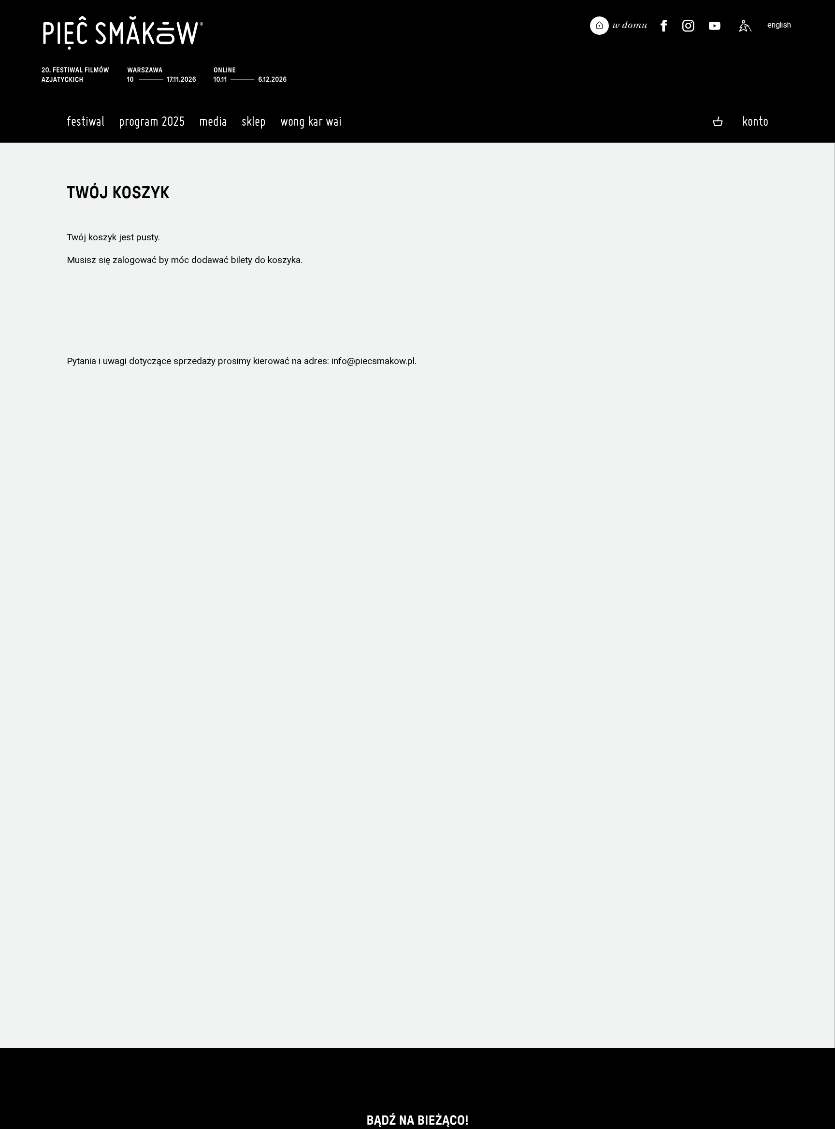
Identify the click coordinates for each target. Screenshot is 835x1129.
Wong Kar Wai (311, 121)
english (779, 24)
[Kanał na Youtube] (715, 26)
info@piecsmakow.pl (373, 361)
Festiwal (85, 121)
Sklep (254, 121)
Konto (755, 121)
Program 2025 (152, 121)
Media (213, 121)
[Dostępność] (745, 26)
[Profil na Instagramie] (688, 26)
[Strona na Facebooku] (664, 26)
